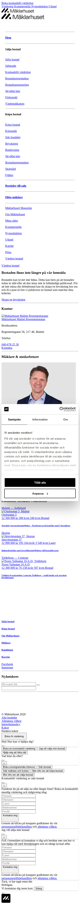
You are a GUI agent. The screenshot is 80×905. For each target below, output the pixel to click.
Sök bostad (45, 767)
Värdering (7, 6)
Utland (53, 6)
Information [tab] (40, 419)
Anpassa (38, 493)
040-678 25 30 (10, 344)
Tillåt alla (40, 482)
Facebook (7, 664)
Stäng (39, 888)
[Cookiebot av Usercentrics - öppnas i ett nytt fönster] (59, 409)
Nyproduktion (40, 6)
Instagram (7, 667)
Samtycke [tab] (14, 419)
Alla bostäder (9, 717)
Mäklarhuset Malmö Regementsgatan (23, 319)
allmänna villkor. (47, 826)
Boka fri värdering (14, 736)
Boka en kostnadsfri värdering (19, 748)
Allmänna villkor (11, 721)
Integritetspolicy (10, 724)
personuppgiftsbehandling (16, 826)
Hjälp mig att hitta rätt (14, 752)
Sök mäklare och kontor (16, 770)
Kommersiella (22, 6)
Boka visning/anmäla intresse (19, 767)
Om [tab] (65, 419)
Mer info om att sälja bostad (18, 774)
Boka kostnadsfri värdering (17, 3)
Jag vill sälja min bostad (52, 748)
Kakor (5, 727)
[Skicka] (38, 685)
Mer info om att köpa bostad (47, 770)
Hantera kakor (9, 731)
